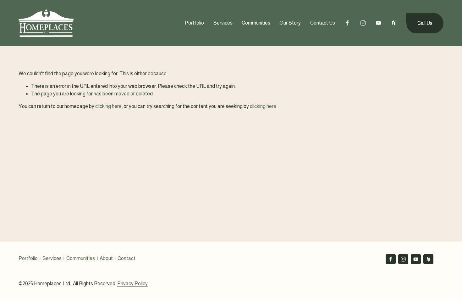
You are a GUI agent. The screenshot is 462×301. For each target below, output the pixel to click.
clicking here (108, 106)
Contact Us (322, 23)
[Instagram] (363, 23)
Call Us (424, 23)
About (106, 258)
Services (223, 23)
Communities (256, 23)
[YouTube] (378, 23)
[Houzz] (394, 23)
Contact (126, 258)
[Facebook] (347, 23)
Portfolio (28, 258)
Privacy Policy (132, 283)
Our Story (290, 23)
